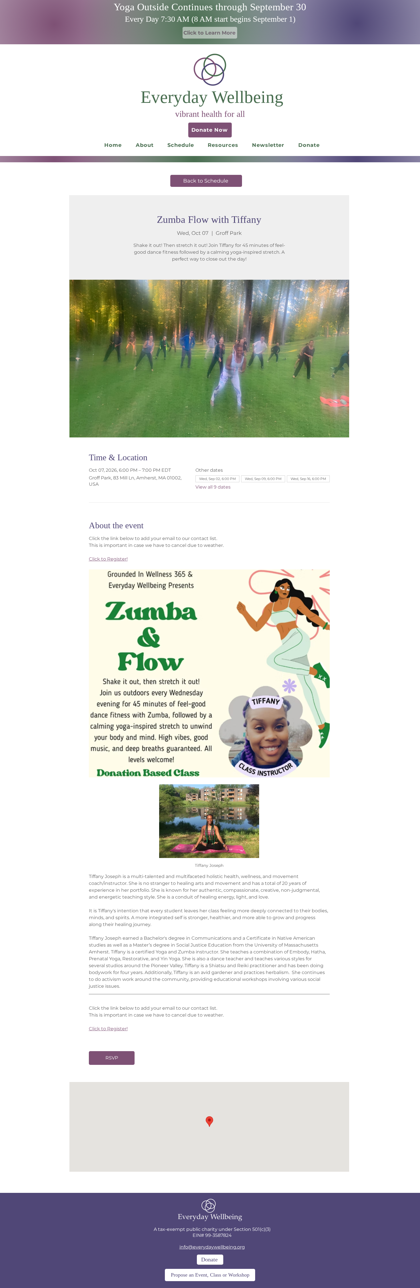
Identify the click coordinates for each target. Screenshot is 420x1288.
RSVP (111, 1058)
